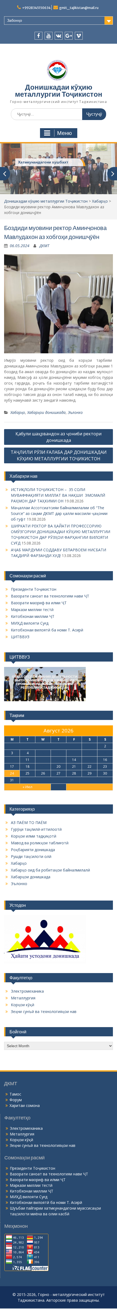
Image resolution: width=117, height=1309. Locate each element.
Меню (64, 133)
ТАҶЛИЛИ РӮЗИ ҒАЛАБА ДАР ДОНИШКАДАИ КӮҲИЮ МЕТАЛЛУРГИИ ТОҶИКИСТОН (59, 455)
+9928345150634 (36, 8)
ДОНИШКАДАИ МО (36, 162)
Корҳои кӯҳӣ (22, 1004)
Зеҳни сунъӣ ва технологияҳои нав (43, 1011)
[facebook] (38, 36)
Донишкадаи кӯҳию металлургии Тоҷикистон (58, 91)
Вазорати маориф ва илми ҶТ (39, 602)
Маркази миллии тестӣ (32, 609)
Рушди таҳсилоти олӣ (31, 856)
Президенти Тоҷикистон (33, 589)
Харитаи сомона (25, 1105)
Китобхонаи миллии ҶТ (32, 616)
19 (43, 766)
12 (43, 759)
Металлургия (23, 997)
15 (89, 759)
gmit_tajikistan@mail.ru (78, 8)
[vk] (59, 36)
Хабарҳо (100, 201)
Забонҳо (14, 20)
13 (58, 759)
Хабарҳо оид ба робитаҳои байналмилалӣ (50, 870)
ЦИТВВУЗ (20, 636)
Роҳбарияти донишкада (33, 849)
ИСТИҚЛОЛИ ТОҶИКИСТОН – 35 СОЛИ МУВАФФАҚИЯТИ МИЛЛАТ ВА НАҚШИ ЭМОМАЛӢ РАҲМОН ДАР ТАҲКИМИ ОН (58, 495)
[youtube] (49, 36)
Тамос (15, 1094)
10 (12, 759)
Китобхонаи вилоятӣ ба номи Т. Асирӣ (47, 630)
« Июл (27, 787)
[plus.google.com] (69, 36)
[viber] (79, 36)
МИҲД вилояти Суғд (29, 623)
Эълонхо (75, 412)
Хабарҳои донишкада (46, 412)
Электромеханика (27, 991)
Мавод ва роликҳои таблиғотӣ (40, 842)
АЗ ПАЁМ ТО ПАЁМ (29, 822)
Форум (16, 1099)
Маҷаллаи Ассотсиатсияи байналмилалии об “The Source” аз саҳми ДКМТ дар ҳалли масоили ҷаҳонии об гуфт (59, 513)
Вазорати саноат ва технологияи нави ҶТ (50, 596)
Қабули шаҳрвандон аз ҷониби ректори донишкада (58, 437)
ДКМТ (44, 245)
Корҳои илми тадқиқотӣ (33, 836)
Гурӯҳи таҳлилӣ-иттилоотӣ (36, 829)
